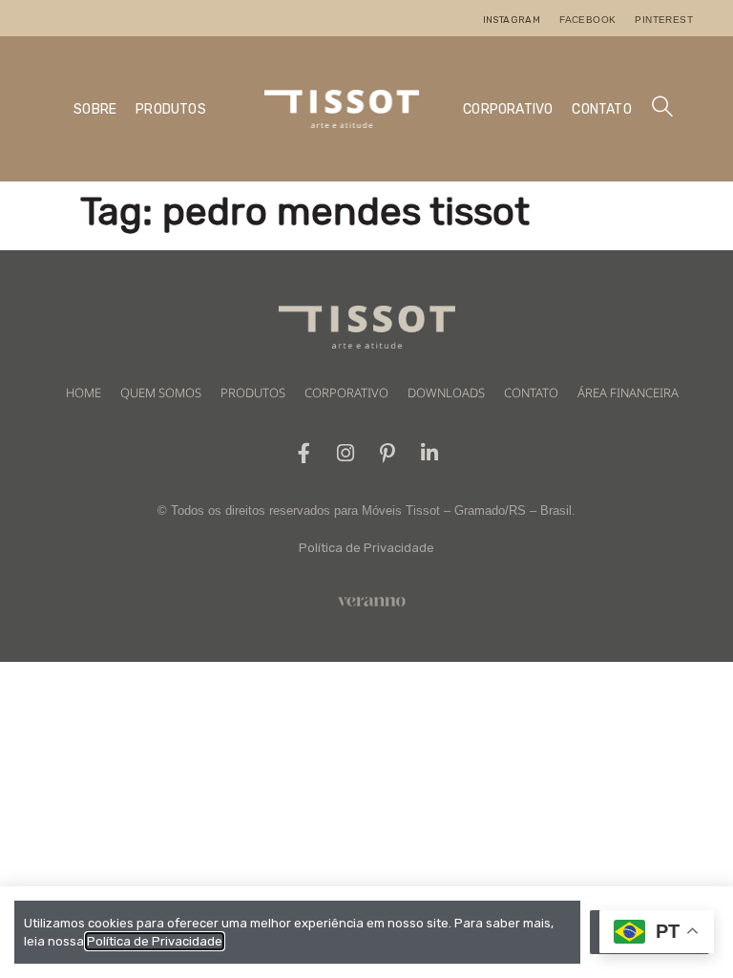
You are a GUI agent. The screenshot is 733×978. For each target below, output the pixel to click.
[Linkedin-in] (430, 453)
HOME (83, 392)
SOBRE (94, 109)
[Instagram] (346, 453)
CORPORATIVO (508, 109)
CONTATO (601, 109)
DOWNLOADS (446, 392)
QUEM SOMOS (160, 392)
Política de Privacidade (366, 548)
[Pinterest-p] (388, 453)
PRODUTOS (171, 109)
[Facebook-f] (304, 453)
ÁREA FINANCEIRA (628, 392)
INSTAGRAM (512, 20)
